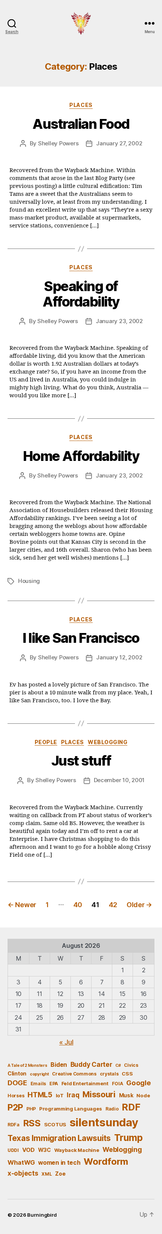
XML (46, 1174)
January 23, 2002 (119, 321)
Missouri (99, 1094)
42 (113, 905)
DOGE (17, 1082)
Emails (38, 1083)
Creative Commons (74, 1074)
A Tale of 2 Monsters (27, 1065)
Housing (29, 580)
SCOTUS (55, 1124)
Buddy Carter (91, 1064)
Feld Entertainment (85, 1083)
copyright (39, 1074)
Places (80, 105)
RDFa (14, 1124)
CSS (127, 1074)
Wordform (106, 1161)
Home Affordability (81, 456)
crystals (109, 1074)
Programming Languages (70, 1109)
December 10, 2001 (119, 780)
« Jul (66, 1042)
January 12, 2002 (119, 657)
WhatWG (21, 1162)
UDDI (13, 1150)
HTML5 (40, 1095)
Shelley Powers (58, 143)
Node (143, 1095)
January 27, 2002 (119, 143)
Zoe (60, 1173)
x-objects (23, 1173)
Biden (58, 1064)
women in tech (59, 1162)
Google (138, 1082)
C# (118, 1065)
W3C (44, 1150)
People (46, 742)
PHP (31, 1109)
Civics (131, 1065)
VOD (28, 1150)
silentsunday (104, 1122)
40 (77, 905)
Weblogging (107, 742)
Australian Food (81, 124)
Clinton (17, 1073)
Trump (128, 1137)
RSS (32, 1123)
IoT (60, 1095)
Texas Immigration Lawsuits (59, 1138)
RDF (131, 1107)
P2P (15, 1107)
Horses (16, 1095)
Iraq (73, 1095)
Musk (126, 1095)
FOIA (117, 1083)
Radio (112, 1109)
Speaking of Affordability (81, 294)
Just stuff (81, 760)
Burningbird (42, 1215)
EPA (53, 1083)
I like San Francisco (81, 638)
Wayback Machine (76, 1150)
